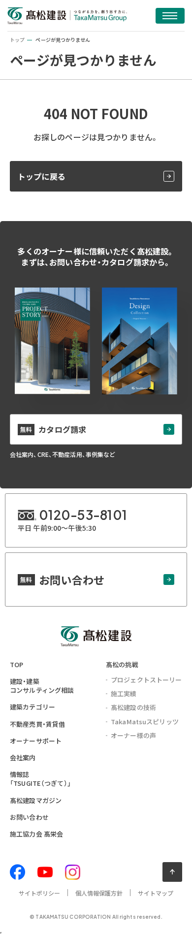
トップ (17, 39)
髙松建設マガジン (36, 800)
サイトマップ (156, 893)
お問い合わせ (29, 817)
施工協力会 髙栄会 (36, 833)
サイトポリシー (40, 893)
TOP (16, 664)
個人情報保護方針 (99, 893)
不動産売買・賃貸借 (37, 724)
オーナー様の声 (133, 735)
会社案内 (23, 757)
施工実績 (124, 693)
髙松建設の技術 (133, 707)
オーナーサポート (36, 740)
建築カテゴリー (32, 706)
